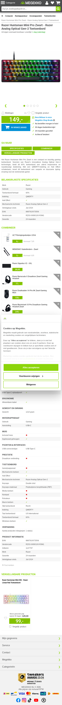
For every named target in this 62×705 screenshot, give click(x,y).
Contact (6, 652)
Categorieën (8, 666)
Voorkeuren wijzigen (29, 376)
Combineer (46, 148)
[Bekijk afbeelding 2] (31, 106)
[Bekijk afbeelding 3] (34, 106)
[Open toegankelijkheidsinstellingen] (44, 700)
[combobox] (28, 8)
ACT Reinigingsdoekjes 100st (24, 235)
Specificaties (17, 148)
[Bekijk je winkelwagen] (58, 2)
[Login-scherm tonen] (46, 2)
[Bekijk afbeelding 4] (37, 106)
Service (6, 645)
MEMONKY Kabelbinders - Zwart (25, 249)
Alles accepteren (31, 367)
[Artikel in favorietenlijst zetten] (28, 113)
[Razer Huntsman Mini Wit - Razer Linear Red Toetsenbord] (16, 598)
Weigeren (31, 384)
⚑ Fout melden (8, 565)
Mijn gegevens (9, 638)
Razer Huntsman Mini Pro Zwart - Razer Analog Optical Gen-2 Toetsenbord (30, 20)
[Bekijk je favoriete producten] (52, 2)
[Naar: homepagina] (2, 16)
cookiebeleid (29, 359)
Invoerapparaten (36, 16)
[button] (11, 3)
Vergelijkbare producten (18, 153)
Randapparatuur (21, 16)
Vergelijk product (42, 113)
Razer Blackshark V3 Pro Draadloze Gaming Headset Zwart (29, 306)
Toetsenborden (50, 16)
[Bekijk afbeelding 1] (28, 106)
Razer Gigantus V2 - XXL (22, 263)
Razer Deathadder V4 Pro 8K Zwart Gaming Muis (29, 292)
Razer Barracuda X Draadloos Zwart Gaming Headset (29, 277)
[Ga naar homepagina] (31, 2)
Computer (9, 16)
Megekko (7, 659)
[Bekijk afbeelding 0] (24, 106)
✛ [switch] (58, 233)
